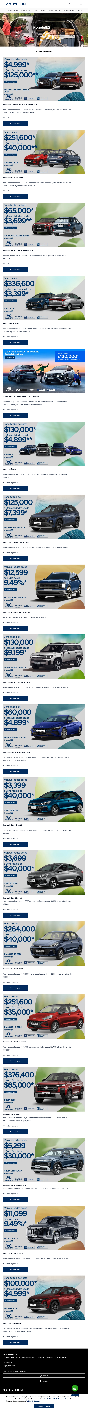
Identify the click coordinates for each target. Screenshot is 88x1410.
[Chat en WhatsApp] (75, 1388)
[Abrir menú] (81, 3)
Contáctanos (75, 1395)
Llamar (45, 1375)
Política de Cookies (33, 1401)
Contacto (45, 1381)
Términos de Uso (64, 1399)
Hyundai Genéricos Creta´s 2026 (74, 10)
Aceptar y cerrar (44, 1406)
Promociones (74, 4)
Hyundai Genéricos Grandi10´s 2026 (47, 10)
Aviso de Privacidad (50, 1399)
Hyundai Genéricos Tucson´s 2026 (19, 10)
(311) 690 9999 (10, 1366)
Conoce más (15, 124)
